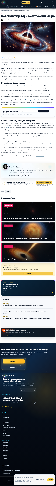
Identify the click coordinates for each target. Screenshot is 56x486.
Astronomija (9, 10)
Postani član (12, 361)
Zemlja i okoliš (6, 435)
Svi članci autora (13, 175)
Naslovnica (3, 10)
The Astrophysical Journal (32, 100)
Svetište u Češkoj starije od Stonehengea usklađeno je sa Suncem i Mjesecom (23, 305)
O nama (4, 458)
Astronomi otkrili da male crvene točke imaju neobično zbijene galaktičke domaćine (24, 311)
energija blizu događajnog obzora (30, 86)
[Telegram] (31, 390)
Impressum (5, 465)
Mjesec (22, 6)
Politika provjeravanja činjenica (11, 470)
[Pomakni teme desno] (53, 6)
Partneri (4, 453)
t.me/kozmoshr (40, 156)
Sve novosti (5, 323)
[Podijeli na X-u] (6, 57)
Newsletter (5, 450)
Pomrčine (5, 445)
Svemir (4, 414)
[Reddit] (34, 390)
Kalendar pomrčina (28, 293)
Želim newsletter (43, 111)
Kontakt (4, 455)
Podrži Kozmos (27, 273)
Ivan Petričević (14, 167)
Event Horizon (50, 144)
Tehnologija (5, 422)
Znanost (4, 420)
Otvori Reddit (9, 335)
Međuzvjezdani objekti (41, 6)
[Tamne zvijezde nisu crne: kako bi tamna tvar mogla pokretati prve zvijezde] (28, 231)
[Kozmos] (6, 2)
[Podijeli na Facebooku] (2, 57)
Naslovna (5, 442)
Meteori (16, 6)
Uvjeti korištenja (6, 473)
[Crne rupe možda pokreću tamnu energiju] (28, 252)
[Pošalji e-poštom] (14, 57)
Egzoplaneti (30, 6)
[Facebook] (22, 175)
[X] (25, 175)
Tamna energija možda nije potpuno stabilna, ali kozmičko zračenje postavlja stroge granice (26, 318)
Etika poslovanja (7, 468)
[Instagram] (28, 175)
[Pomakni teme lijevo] (7, 6)
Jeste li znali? (6, 425)
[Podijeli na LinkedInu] (10, 57)
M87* (7, 127)
